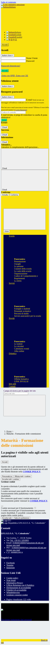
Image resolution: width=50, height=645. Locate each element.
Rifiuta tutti (23, 476)
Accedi (4, 45)
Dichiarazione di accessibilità (18, 587)
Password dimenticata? (10, 66)
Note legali (11, 580)
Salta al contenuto (8, 2)
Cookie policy (12, 578)
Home (9, 431)
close (7, 231)
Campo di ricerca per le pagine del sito (19, 391)
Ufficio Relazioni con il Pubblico (20, 585)
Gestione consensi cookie (17, 595)
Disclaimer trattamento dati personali (16, 619)
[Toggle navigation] (24, 219)
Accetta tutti (10, 479)
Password (30, 61)
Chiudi (4, 127)
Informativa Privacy (14, 583)
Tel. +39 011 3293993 (19, 540)
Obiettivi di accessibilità (16, 590)
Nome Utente (32, 58)
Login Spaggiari (21, 110)
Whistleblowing (13, 592)
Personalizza (7, 476)
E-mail (29, 100)
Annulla (5, 195)
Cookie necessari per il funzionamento (17, 508)
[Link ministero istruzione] (13, 4)
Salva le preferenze (21, 518)
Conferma (14, 195)
